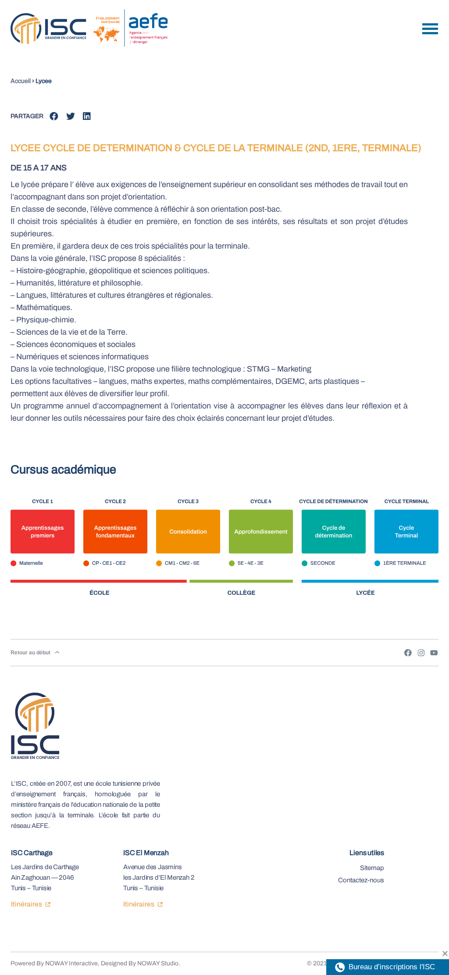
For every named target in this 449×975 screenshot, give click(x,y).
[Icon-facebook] (407, 652)
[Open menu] (430, 29)
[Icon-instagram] (421, 652)
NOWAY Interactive (71, 963)
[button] (54, 117)
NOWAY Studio (157, 963)
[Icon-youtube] (434, 652)
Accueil (21, 81)
